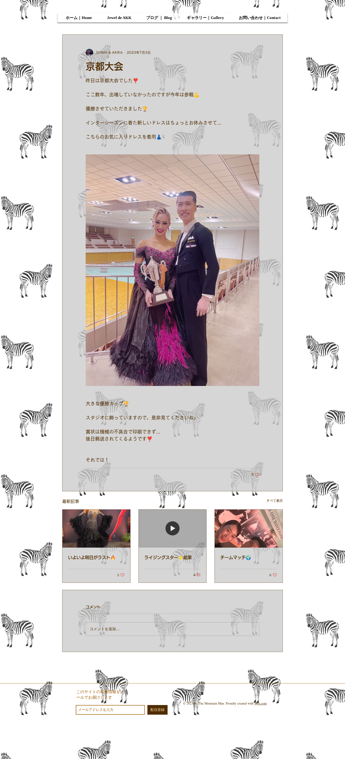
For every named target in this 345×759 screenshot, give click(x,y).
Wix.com (260, 703)
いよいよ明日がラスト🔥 (91, 557)
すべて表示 (274, 500)
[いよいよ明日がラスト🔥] (96, 529)
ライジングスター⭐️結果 (168, 557)
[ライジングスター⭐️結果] (173, 529)
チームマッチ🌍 (235, 557)
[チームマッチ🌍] (249, 529)
